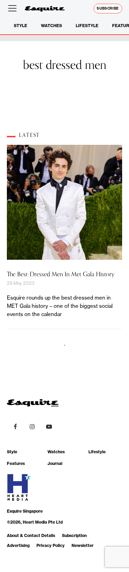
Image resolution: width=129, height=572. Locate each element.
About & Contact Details (31, 535)
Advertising (18, 545)
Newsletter (83, 545)
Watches (51, 25)
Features (16, 463)
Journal (54, 463)
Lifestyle (87, 25)
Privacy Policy (50, 545)
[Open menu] (14, 8)
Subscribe (108, 8)
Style (20, 25)
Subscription (74, 535)
